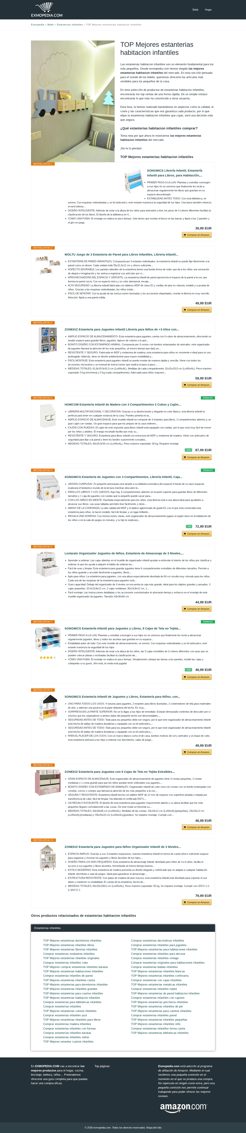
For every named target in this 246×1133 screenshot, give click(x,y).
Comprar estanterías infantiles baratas (67, 1033)
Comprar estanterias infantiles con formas (69, 1028)
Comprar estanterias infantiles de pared (68, 975)
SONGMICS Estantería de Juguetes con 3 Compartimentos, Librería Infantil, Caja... (123, 477)
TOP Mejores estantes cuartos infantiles (68, 1041)
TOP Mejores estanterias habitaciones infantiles (73, 971)
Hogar (208, 9)
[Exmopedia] (47, 9)
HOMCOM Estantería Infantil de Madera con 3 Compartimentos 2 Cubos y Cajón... (123, 404)
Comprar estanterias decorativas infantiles (157, 940)
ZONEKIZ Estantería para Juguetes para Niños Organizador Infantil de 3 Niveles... (123, 847)
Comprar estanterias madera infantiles (67, 1024)
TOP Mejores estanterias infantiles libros (68, 945)
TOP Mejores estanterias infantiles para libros (72, 1019)
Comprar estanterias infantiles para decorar (158, 953)
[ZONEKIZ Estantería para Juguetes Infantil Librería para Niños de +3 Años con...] (47, 340)
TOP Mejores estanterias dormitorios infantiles (72, 940)
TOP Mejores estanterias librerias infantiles (70, 949)
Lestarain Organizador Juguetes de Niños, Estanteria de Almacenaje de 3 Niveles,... (124, 553)
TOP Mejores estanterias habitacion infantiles (71, 997)
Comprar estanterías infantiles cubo (65, 962)
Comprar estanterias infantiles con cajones (158, 997)
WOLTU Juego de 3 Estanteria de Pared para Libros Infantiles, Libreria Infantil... (121, 254)
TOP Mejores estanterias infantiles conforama (159, 975)
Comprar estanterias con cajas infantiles (156, 980)
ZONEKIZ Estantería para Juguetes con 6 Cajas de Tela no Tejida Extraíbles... (120, 771)
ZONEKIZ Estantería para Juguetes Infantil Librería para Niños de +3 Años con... (122, 329)
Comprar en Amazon (198, 234)
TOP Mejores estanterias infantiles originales (71, 958)
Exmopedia (37, 24)
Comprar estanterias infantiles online (66, 1037)
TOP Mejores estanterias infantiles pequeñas (159, 1019)
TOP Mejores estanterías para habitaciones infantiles (164, 949)
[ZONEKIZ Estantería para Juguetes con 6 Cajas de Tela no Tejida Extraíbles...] (47, 782)
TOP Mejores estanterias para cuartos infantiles (73, 993)
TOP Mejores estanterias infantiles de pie (157, 1006)
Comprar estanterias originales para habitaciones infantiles (167, 962)
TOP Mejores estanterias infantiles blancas (158, 971)
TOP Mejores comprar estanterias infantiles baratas (75, 967)
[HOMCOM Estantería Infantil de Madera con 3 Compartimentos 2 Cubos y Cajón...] (47, 415)
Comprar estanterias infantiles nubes (154, 989)
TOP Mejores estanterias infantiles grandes (70, 989)
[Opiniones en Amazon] (47, 657)
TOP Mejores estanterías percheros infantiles (159, 1002)
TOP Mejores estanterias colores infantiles (70, 1011)
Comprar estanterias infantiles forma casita (158, 1028)
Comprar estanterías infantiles (62, 1006)
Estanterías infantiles (70, 24)
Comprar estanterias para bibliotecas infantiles (72, 1002)
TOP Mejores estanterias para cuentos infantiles (161, 1011)
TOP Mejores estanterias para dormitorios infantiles (75, 984)
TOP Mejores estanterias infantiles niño (155, 1024)
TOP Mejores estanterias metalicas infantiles (159, 984)
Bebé (195, 9)
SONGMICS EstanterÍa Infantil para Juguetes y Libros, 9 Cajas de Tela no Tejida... (123, 628)
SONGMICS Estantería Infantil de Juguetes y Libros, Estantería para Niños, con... (122, 696)
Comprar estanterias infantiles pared (154, 1015)
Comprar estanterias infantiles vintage (155, 958)
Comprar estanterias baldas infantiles (154, 967)
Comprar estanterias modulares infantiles (69, 953)
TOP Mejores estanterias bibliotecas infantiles (160, 1033)
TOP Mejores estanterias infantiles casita (69, 980)
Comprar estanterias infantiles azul (65, 1015)
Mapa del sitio (153, 1127)
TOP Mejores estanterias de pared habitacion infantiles (165, 993)
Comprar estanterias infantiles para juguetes (158, 945)
